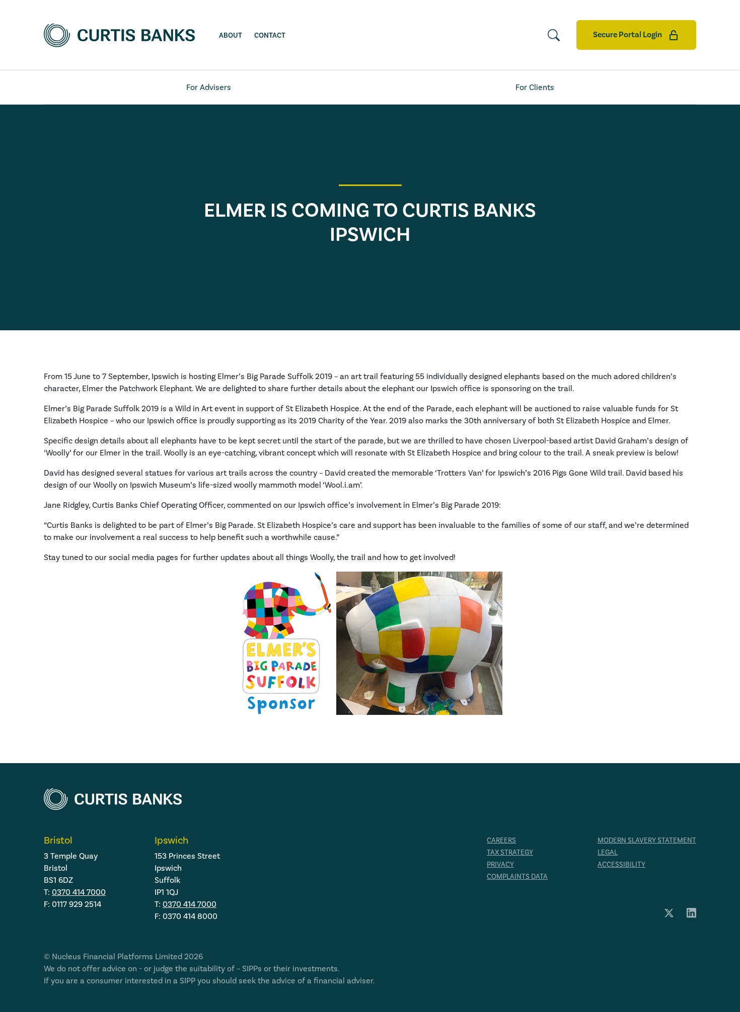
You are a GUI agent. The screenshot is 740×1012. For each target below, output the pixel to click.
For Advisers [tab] (208, 87)
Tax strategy (510, 852)
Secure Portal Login (628, 34)
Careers (501, 840)
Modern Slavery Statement (647, 840)
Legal (608, 852)
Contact (269, 35)
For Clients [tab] (534, 87)
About (230, 35)
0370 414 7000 (79, 892)
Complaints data (517, 876)
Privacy (500, 864)
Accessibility (621, 864)
